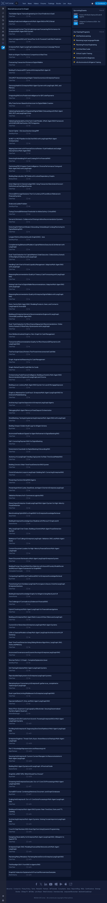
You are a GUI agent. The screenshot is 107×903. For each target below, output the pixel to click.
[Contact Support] (70, 884)
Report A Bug (75, 889)
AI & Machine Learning (83, 36)
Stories (18, 891)
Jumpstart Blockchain (71, 891)
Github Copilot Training (84, 53)
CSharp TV (24, 891)
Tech (24, 3)
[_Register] (3, 896)
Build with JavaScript (85, 891)
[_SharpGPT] (3, 43)
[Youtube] (51, 884)
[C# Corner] (3, 3)
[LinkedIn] (45, 884)
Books (58, 3)
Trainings (51, 3)
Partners (45, 889)
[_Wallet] (3, 20)
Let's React (38, 891)
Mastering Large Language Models (87, 40)
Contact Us (17, 889)
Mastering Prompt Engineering (86, 45)
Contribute (101, 3)
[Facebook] (36, 884)
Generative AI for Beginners (85, 58)
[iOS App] (65, 884)
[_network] (3, 31)
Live (64, 3)
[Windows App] (56, 884)
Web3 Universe (48, 891)
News (30, 3)
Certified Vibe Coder (83, 49)
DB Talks (31, 891)
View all (101, 10)
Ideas (68, 889)
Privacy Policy (26, 889)
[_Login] (3, 900)
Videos (36, 3)
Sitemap (97, 889)
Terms (33, 889)
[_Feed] (3, 13)
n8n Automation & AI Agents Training (88, 62)
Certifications (89, 889)
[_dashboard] (3, 16)
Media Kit (39, 889)
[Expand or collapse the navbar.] (3, 8)
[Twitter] (41, 884)
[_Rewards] (3, 39)
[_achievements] (3, 28)
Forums (43, 3)
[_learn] (3, 24)
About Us (9, 889)
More (69, 3)
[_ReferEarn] (3, 35)
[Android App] (61, 884)
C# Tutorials (53, 889)
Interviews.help (58, 891)
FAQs (82, 889)
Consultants (62, 889)
